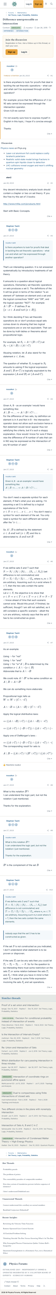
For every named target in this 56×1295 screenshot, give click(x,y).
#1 (52, 76)
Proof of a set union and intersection (20, 1005)
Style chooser (11, 1282)
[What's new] (46, 4)
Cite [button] (48, 134)
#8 (52, 785)
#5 (52, 469)
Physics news (7, 148)
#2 (52, 183)
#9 (52, 830)
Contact (7, 1286)
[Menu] (5, 4)
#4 (52, 399)
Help (38, 1286)
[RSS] (44, 1286)
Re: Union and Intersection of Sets (19, 1047)
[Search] (51, 4)
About (15, 1286)
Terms (22, 1286)
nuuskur (11, 66)
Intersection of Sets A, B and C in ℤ (20, 1125)
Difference (9, 31)
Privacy (31, 1286)
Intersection (22, 31)
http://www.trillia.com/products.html (21, 204)
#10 (51, 890)
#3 (52, 236)
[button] (48, 75)
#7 (52, 643)
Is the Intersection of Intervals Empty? (21, 1034)
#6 (52, 561)
